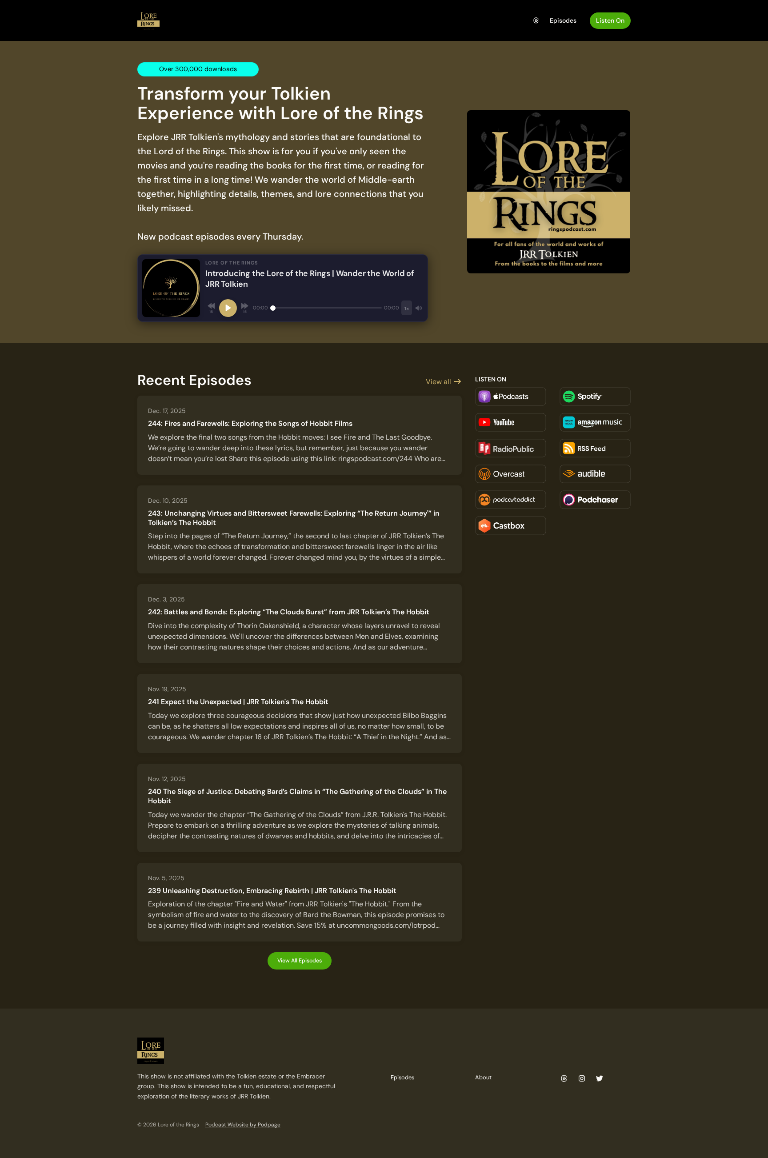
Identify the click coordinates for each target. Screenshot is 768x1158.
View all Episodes (299, 960)
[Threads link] (536, 20)
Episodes (563, 20)
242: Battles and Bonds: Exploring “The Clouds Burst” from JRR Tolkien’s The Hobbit (288, 612)
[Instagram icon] (581, 1078)
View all (439, 381)
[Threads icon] (564, 1078)
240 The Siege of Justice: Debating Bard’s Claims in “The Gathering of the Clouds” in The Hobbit (297, 796)
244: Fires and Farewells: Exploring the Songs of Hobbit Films (250, 423)
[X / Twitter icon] (599, 1078)
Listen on (610, 20)
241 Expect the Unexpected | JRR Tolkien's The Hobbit (238, 701)
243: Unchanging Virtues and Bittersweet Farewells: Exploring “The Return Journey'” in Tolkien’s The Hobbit (294, 518)
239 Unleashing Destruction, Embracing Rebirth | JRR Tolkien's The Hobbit (272, 890)
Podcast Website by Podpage (242, 1124)
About (483, 1077)
